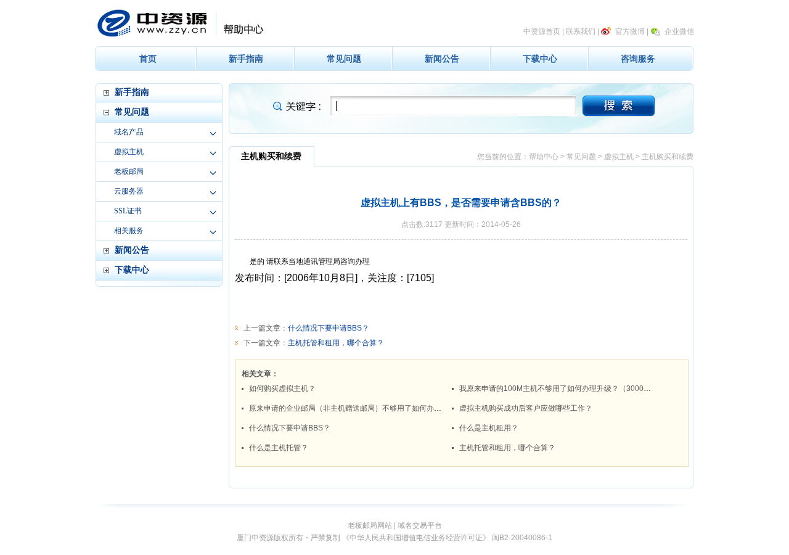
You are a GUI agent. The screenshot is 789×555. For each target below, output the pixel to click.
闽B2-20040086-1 (522, 537)
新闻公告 (442, 59)
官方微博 (630, 31)
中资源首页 (541, 31)
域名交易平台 (420, 525)
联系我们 (580, 31)
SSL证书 (128, 211)
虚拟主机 (129, 151)
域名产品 (129, 132)
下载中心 (540, 59)
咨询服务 (638, 59)
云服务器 (129, 191)
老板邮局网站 (370, 525)
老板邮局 (129, 171)
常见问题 (344, 59)
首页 (148, 59)
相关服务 (129, 230)
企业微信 (679, 31)
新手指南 (246, 59)
